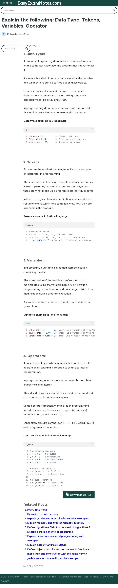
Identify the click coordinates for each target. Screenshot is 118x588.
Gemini (103, 576)
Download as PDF (80, 494)
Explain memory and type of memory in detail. (55, 522)
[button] (92, 130)
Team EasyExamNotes (19, 34)
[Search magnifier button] (114, 10)
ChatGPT (5, 581)
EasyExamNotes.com (39, 3)
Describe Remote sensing (42, 514)
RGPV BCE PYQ (35, 566)
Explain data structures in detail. (46, 544)
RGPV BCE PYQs (37, 509)
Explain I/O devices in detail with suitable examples (58, 518)
